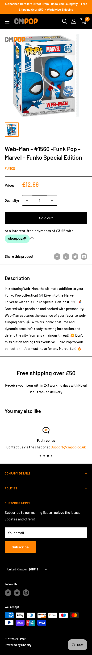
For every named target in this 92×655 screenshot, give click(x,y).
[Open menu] (7, 21)
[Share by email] (84, 256)
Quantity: (12, 200)
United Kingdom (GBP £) (23, 569)
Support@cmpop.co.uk (68, 447)
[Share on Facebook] (57, 256)
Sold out (46, 218)
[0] (83, 21)
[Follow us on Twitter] (17, 592)
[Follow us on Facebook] (8, 592)
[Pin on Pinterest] (66, 256)
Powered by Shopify (18, 645)
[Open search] (64, 21)
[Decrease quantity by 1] (27, 200)
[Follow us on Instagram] (26, 592)
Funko (10, 169)
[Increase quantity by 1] (52, 200)
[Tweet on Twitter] (75, 256)
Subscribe (20, 547)
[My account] (73, 21)
